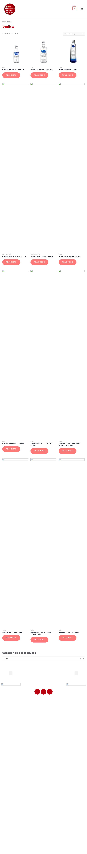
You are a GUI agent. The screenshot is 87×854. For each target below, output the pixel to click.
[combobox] (43, 659)
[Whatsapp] (43, 692)
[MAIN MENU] (82, 9)
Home (4, 22)
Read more (11, 75)
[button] (10, 673)
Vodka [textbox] (42, 659)
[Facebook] (37, 692)
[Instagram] (50, 692)
